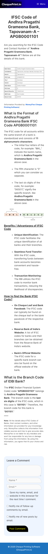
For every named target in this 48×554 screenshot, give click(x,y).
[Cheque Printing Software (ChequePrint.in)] (12, 4)
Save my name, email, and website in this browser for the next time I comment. (24, 496)
